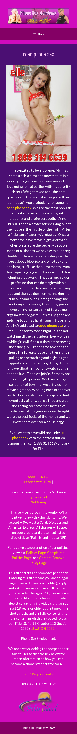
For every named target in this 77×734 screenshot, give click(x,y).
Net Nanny (39, 502)
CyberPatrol (37, 497)
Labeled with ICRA (37, 482)
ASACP (33, 477)
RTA (44, 477)
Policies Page (36, 553)
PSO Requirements (38, 674)
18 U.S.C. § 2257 (42, 628)
